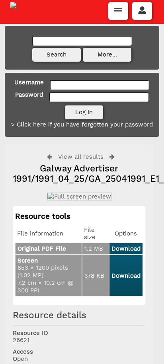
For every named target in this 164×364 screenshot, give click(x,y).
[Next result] (112, 157)
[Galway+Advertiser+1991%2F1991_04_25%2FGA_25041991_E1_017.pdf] (79, 196)
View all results (80, 156)
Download (126, 248)
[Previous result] (49, 157)
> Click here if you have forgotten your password (82, 124)
